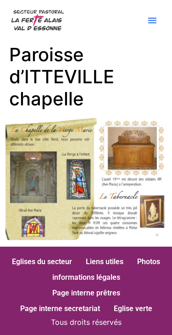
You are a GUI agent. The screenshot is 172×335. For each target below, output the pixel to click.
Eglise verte (133, 308)
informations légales (86, 277)
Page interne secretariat (60, 308)
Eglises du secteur (42, 261)
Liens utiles (104, 261)
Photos (148, 261)
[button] (152, 20)
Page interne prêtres (86, 293)
